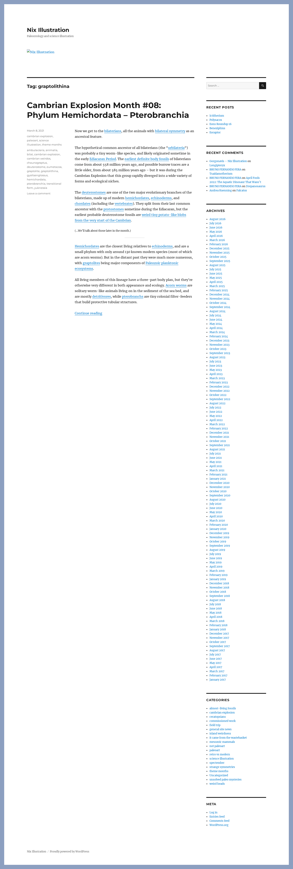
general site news (220, 729)
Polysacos (215, 120)
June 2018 (215, 608)
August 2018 (217, 600)
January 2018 (217, 629)
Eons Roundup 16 (220, 124)
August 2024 (217, 311)
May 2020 (215, 512)
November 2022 (219, 391)
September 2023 (219, 353)
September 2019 (219, 545)
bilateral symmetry (170, 131)
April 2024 (216, 328)
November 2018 (219, 587)
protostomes (113, 209)
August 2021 (217, 449)
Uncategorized (218, 775)
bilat (30, 154)
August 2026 (217, 219)
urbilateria (176, 148)
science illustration (221, 758)
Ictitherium (216, 115)
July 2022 (215, 407)
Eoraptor (215, 132)
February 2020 (218, 525)
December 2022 (219, 386)
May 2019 (215, 562)
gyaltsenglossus (37, 175)
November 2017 (219, 638)
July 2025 (215, 269)
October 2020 (217, 491)
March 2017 (216, 671)
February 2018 (218, 625)
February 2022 (218, 428)
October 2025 (217, 257)
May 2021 (215, 462)
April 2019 (215, 566)
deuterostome (36, 166)
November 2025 (219, 252)
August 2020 (217, 499)
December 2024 (219, 294)
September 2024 (219, 307)
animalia (51, 150)
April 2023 (215, 374)
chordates (82, 204)
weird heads (217, 783)
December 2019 (219, 533)
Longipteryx (217, 165)
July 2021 (215, 453)
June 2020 (215, 508)
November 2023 (219, 344)
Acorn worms (176, 285)
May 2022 (215, 416)
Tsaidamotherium (220, 173)
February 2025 (218, 290)
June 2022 (215, 411)
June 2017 (215, 658)
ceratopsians (217, 716)
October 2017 (217, 642)
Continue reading (88, 313)
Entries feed (217, 816)
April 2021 (215, 466)
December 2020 (219, 483)
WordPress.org (218, 825)
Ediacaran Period (102, 159)
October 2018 (217, 591)
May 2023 (215, 370)
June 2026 (215, 227)
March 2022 (217, 424)
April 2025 (216, 282)
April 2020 (216, 516)
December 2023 (219, 340)
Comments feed (219, 821)
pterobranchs (132, 296)
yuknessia (40, 187)
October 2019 (217, 541)
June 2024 (215, 319)
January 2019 (217, 579)
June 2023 (215, 365)
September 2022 (219, 399)
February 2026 (218, 244)
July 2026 (215, 223)
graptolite (33, 171)
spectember (216, 763)
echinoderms (161, 198)
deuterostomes (94, 192)
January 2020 (217, 529)
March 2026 (217, 240)
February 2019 (218, 575)
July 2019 (215, 554)
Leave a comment (38, 193)
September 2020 (219, 495)
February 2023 (218, 382)
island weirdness (220, 733)
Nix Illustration (48, 30)
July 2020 (215, 504)
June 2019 (215, 558)
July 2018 (215, 604)
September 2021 (219, 445)
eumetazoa (54, 166)
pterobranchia (36, 183)
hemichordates (137, 198)
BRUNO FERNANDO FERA (225, 169)
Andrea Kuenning (220, 190)
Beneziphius (217, 128)
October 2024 (217, 303)
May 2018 (215, 612)
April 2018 (215, 617)
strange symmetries (222, 767)
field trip (214, 725)
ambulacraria (35, 150)
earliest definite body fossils (147, 159)
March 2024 (217, 332)
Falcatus (241, 190)
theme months (52, 144)
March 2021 (216, 470)
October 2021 (217, 441)
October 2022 (217, 395)
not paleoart (217, 746)
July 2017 (215, 654)
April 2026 (216, 236)
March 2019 (217, 571)
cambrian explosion (40, 136)
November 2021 (219, 437)
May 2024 (215, 324)
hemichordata (36, 179)
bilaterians (112, 131)
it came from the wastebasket (228, 737)
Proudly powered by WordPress (69, 851)
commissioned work (222, 721)
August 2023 (217, 357)
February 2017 (218, 675)
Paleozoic (153, 263)
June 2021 (215, 458)
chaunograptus (37, 162)
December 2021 (219, 432)
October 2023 (217, 349)
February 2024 (218, 336)
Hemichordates (87, 246)
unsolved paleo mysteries (225, 779)
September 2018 (219, 596)
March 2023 (217, 378)
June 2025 (215, 273)
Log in (213, 812)
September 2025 (219, 261)
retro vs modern (219, 754)
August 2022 (217, 403)
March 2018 (216, 621)
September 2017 (219, 646)
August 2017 (217, 650)
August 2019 (217, 550)
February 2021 (218, 474)
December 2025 (219, 248)
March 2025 (217, 286)
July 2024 (215, 315)
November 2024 (219, 298)
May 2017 (215, 663)
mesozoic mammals (222, 742)
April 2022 (216, 420)
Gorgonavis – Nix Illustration (228, 161)
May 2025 (215, 277)
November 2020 (219, 487)
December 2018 (219, 583)
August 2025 (217, 265)
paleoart (32, 140)
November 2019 (219, 537)
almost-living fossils (222, 708)
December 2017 (219, 633)
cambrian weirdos (38, 158)
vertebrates (124, 204)
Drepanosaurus (255, 186)
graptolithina (49, 171)
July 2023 (215, 361)
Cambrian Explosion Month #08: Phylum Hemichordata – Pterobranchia (108, 110)
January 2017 (217, 679)
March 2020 (217, 520)
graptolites (91, 263)
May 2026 (215, 231)
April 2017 (215, 667)
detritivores (101, 296)
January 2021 (217, 478)
